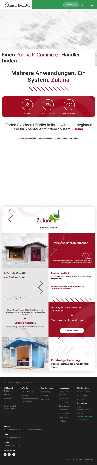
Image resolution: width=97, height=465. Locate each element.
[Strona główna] (17, 4)
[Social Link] (5, 454)
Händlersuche (71, 5)
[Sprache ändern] (87, 5)
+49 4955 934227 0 (12, 445)
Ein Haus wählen (71, 331)
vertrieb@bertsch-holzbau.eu (15, 437)
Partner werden (69, 113)
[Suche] (82, 5)
